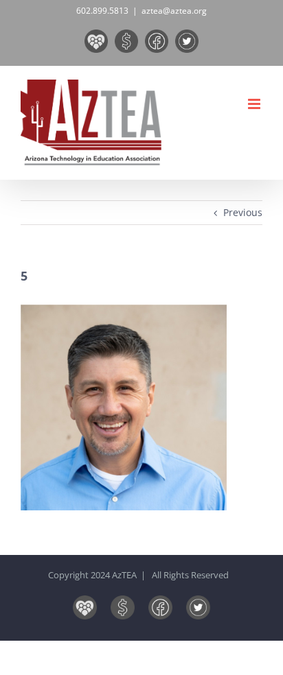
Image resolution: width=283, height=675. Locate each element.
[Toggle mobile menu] (255, 104)
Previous (242, 212)
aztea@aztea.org (174, 10)
